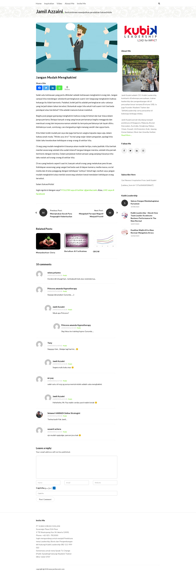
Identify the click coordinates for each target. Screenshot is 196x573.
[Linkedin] (53, 87)
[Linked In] (137, 151)
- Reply (64, 275)
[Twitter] (46, 87)
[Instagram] (143, 151)
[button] (54, 488)
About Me (69, 3)
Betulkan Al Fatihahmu (75, 251)
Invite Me (81, 3)
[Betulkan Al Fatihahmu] (76, 240)
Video (59, 3)
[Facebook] (39, 87)
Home (38, 3)
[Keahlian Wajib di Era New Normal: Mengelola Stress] (124, 232)
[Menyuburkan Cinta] (48, 241)
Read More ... (126, 135)
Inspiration (49, 3)
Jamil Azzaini (49, 11)
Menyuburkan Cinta (45, 252)
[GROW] (105, 240)
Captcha (40, 488)
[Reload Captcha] (54, 488)
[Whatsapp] (59, 87)
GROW (96, 251)
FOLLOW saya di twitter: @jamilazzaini (79, 190)
